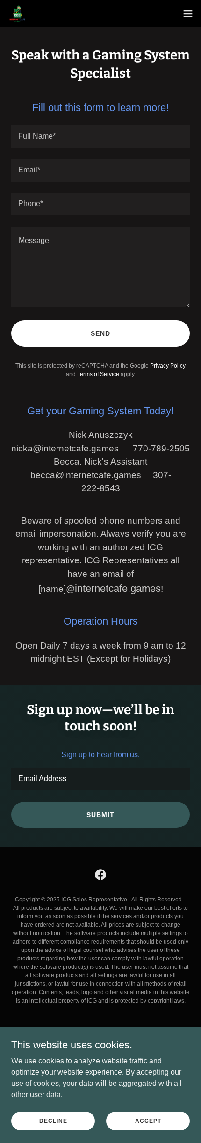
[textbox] (100, 136)
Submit (100, 815)
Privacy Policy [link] (168, 365)
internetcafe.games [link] (118, 588)
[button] (188, 13)
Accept (148, 1120)
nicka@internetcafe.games (65, 448)
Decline (53, 1120)
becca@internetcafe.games (85, 475)
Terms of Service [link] (98, 374)
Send (100, 333)
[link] (17, 13)
